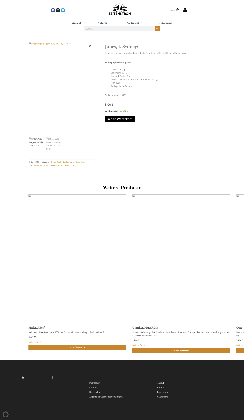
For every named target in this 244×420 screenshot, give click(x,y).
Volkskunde (54, 165)
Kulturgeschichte (41, 165)
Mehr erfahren (35, 342)
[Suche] (157, 28)
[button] (104, 22)
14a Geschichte (67, 165)
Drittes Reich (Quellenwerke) (63, 162)
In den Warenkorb (120, 119)
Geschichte (80, 162)
